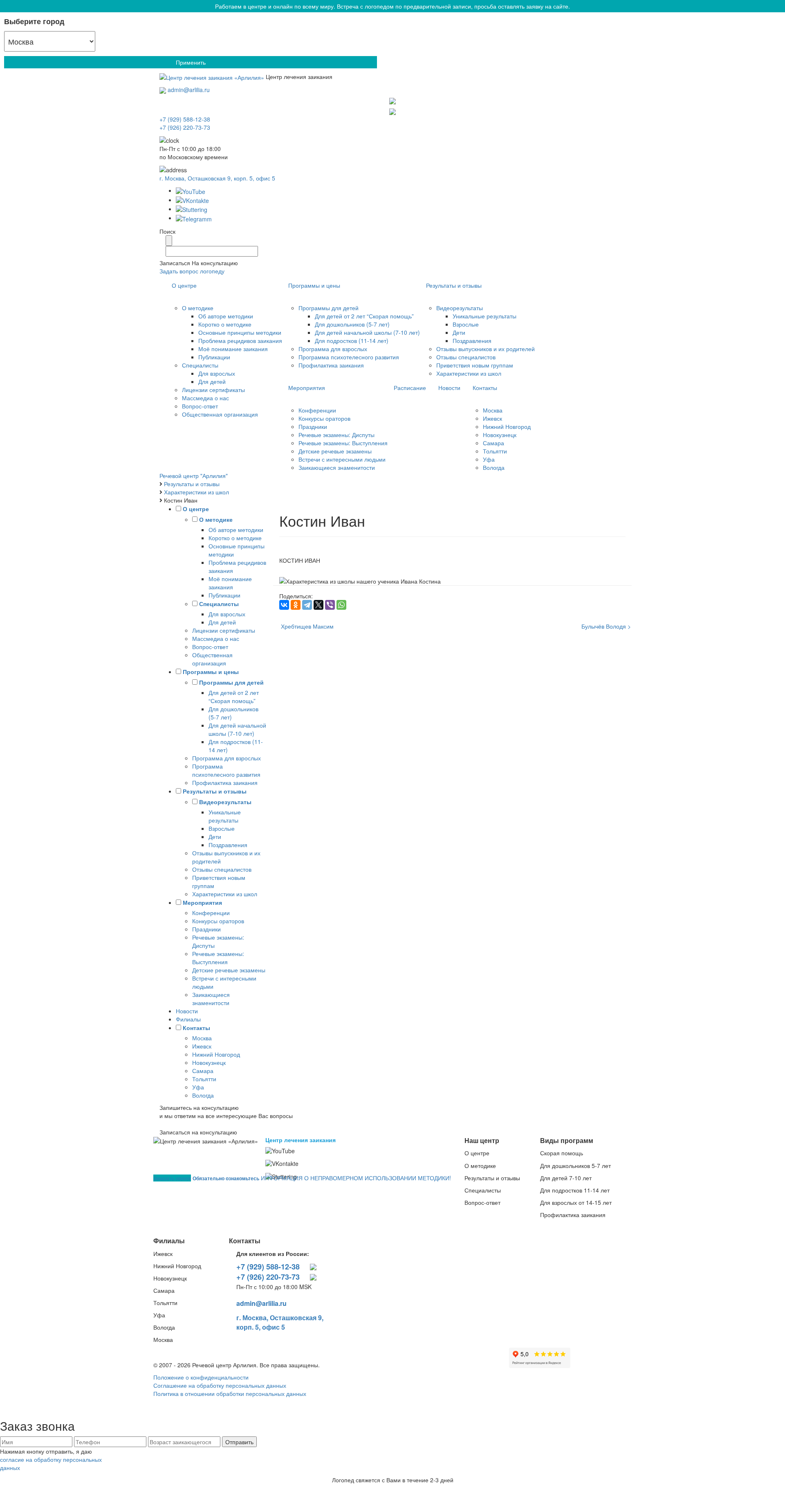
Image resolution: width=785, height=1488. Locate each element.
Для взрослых (216, 373)
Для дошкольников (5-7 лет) (352, 324)
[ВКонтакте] (284, 605)
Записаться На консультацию (198, 263)
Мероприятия (306, 387)
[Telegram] (392, 101)
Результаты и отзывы (454, 285)
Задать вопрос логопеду (191, 271)
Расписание (410, 387)
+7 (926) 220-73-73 (268, 1277)
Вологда (494, 467)
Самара (493, 443)
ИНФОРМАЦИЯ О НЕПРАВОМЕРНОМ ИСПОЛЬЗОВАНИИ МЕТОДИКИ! (356, 1178)
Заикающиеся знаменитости (336, 467)
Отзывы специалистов (466, 357)
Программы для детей (328, 308)
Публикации (214, 357)
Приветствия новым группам (474, 365)
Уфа (489, 459)
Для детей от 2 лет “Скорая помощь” (364, 316)
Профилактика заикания (331, 365)
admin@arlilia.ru (189, 90)
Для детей (212, 381)
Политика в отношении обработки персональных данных (229, 1393)
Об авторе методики (225, 316)
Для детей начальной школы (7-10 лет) (367, 332)
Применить (191, 62)
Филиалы (188, 1019)
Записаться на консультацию (198, 1132)
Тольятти (495, 451)
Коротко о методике (224, 324)
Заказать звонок (172, 1178)
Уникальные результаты (484, 316)
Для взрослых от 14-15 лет (576, 1202)
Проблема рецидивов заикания (240, 340)
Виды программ (566, 1140)
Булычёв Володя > (606, 626)
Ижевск (492, 418)
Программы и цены (314, 285)
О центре (184, 285)
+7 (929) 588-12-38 (268, 1267)
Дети (459, 332)
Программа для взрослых (332, 349)
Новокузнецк (499, 435)
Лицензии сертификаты (213, 390)
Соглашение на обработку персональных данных (219, 1385)
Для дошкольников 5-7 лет (575, 1165)
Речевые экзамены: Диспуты (336, 435)
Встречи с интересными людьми (342, 459)
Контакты (485, 387)
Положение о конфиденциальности (201, 1377)
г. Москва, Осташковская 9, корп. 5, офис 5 (217, 178)
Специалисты (200, 365)
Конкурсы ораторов (324, 418)
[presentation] (392, 119)
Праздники (312, 426)
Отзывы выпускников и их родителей (485, 349)
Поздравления (472, 340)
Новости (449, 387)
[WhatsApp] (341, 605)
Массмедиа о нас (205, 398)
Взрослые (466, 324)
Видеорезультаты (459, 308)
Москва (492, 410)
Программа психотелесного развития (348, 357)
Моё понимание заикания (233, 349)
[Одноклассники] (296, 605)
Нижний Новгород (507, 426)
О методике (197, 308)
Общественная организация (220, 414)
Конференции (317, 410)
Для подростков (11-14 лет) (351, 340)
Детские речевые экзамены (335, 451)
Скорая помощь (561, 1153)
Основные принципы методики (239, 332)
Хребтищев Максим (306, 626)
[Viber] (330, 605)
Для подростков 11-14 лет (575, 1190)
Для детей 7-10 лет (566, 1178)
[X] (318, 605)
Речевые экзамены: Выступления (343, 443)
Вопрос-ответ (200, 406)
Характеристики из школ (468, 373)
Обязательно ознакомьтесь (226, 1178)
